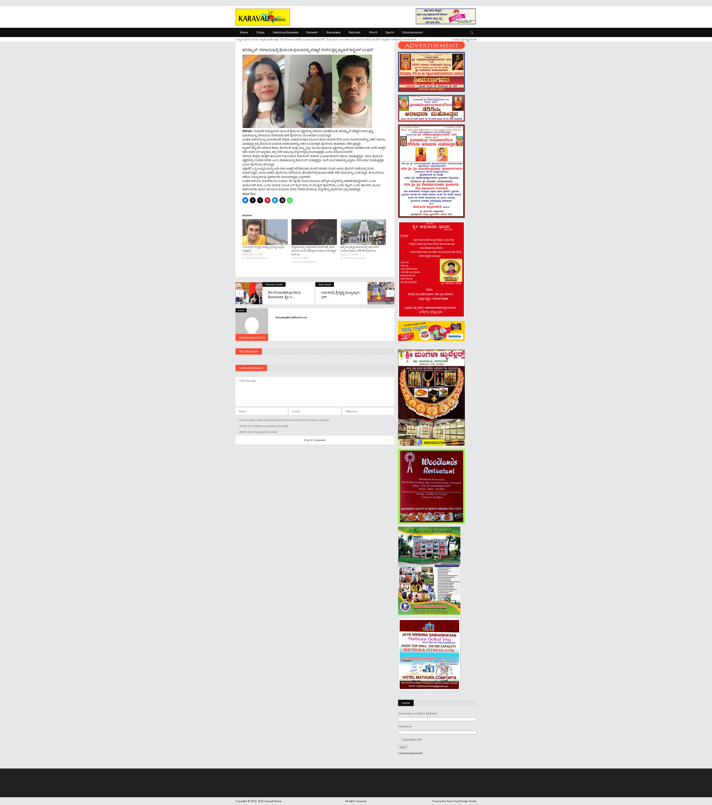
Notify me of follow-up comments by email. (264, 425)
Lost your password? (410, 753)
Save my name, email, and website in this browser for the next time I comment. (284, 419)
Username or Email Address (417, 713)
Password (405, 726)
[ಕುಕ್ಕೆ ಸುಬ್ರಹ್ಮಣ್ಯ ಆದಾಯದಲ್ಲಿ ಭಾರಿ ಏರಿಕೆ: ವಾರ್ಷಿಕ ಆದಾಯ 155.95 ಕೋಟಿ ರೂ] (363, 232)
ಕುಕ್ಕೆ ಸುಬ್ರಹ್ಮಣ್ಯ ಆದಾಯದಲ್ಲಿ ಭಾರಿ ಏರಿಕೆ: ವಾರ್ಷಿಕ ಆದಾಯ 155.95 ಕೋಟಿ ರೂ (360, 248)
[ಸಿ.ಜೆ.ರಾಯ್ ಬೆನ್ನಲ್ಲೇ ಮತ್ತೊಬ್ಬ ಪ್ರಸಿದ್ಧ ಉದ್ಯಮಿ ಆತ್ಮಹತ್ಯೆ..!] (265, 232)
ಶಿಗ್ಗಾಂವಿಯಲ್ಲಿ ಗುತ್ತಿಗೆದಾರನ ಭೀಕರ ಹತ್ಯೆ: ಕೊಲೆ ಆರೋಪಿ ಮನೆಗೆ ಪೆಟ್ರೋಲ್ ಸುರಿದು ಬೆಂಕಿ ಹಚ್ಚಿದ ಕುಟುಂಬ (313, 250)
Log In (403, 747)
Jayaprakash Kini (252, 337)
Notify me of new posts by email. (258, 431)
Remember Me (412, 739)
